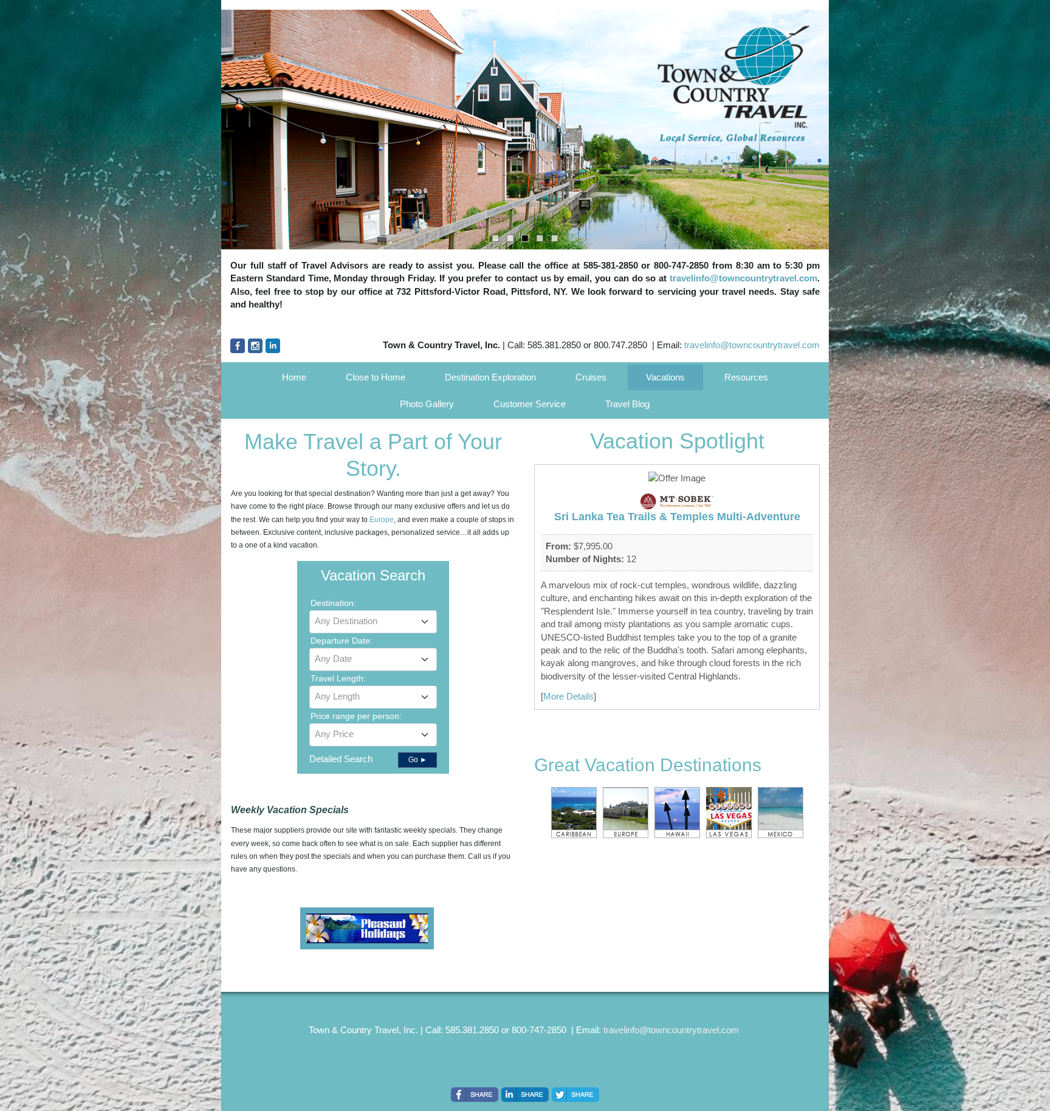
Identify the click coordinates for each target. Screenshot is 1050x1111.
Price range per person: (356, 716)
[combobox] (373, 621)
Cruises (590, 377)
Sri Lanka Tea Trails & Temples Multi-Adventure (677, 517)
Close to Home (375, 377)
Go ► (417, 759)
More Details (568, 696)
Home (294, 377)
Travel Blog (627, 404)
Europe (381, 519)
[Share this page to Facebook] (474, 1094)
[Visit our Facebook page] (237, 346)
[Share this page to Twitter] (575, 1094)
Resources (746, 377)
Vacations (665, 377)
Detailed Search (340, 759)
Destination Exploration (490, 377)
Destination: (333, 603)
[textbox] (373, 621)
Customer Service (529, 404)
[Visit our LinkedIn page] (273, 346)
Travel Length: (338, 678)
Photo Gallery (427, 404)
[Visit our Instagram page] (255, 346)
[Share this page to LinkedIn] (525, 1094)
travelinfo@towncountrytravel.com (743, 278)
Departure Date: (341, 640)
